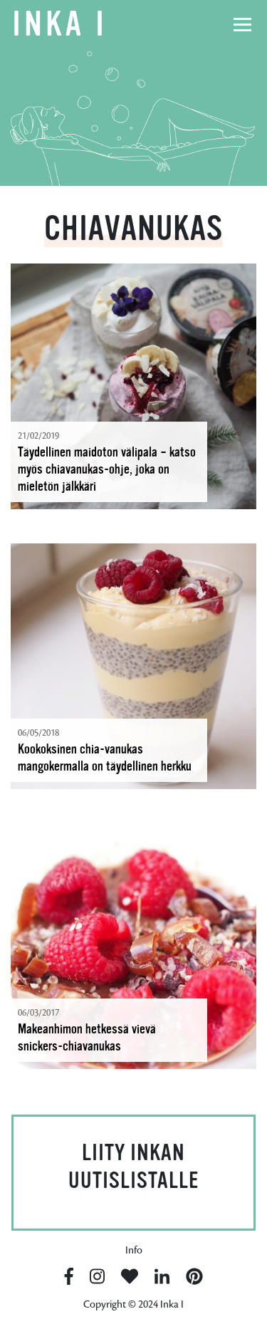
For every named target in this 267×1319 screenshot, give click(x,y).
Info (133, 1250)
